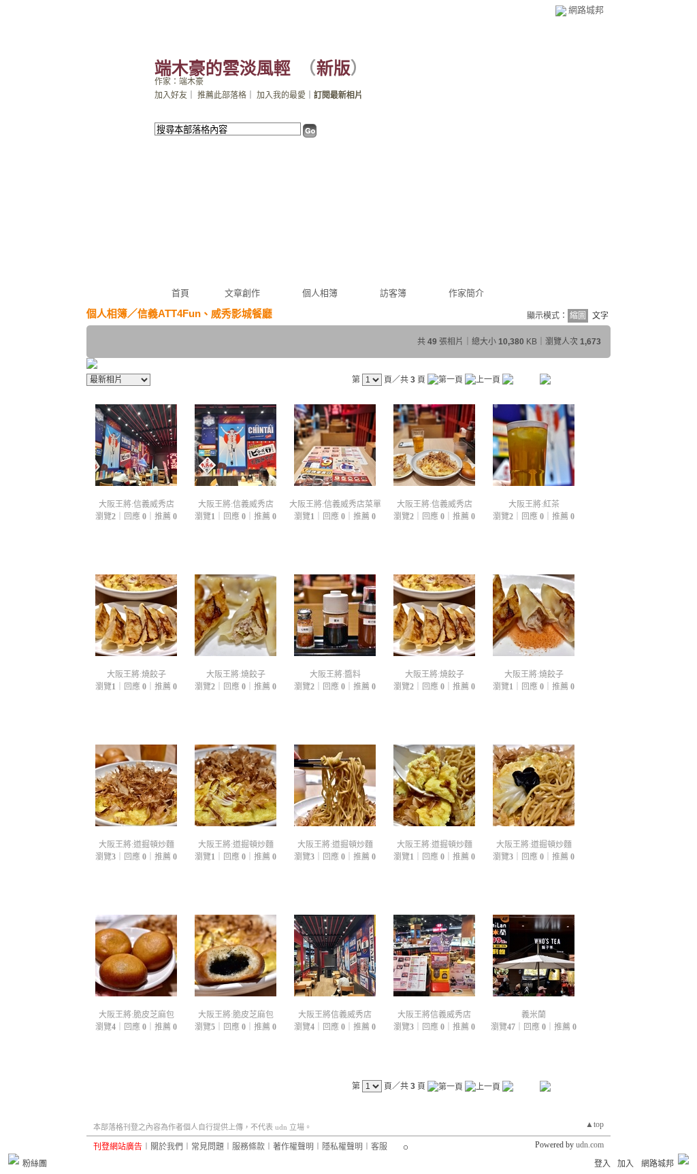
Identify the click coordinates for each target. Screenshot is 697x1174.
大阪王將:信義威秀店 (136, 504)
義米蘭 (533, 1015)
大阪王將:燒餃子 (136, 674)
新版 (334, 68)
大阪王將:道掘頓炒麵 (136, 844)
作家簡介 (466, 293)
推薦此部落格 (221, 95)
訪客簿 (393, 293)
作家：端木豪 (179, 81)
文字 (600, 316)
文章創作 (242, 293)
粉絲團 (34, 1164)
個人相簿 (320, 293)
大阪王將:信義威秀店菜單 (335, 504)
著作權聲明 (293, 1147)
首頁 (180, 293)
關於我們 (166, 1147)
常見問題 (207, 1147)
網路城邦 (586, 10)
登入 (602, 1164)
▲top (594, 1124)
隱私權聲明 (342, 1147)
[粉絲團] (13, 1159)
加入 (625, 1164)
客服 (379, 1147)
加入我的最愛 (281, 95)
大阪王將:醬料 (335, 674)
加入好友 (171, 95)
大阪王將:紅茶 (534, 504)
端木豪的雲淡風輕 (223, 68)
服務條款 (248, 1147)
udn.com (590, 1144)
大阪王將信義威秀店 (335, 1015)
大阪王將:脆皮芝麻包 (136, 1015)
